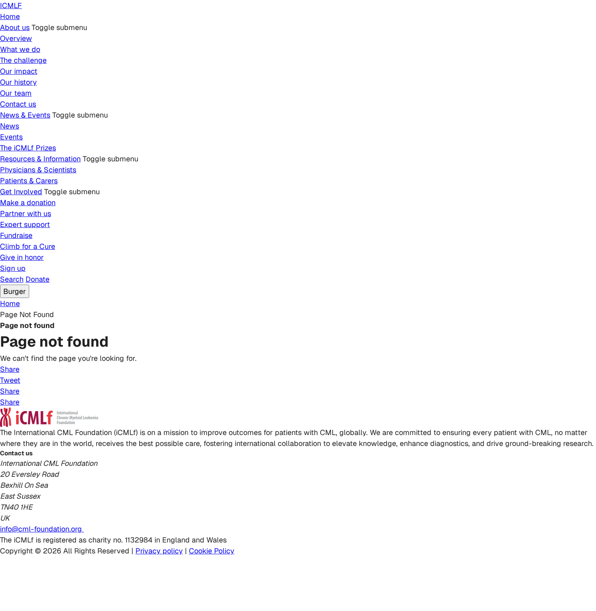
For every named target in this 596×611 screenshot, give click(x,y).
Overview (16, 38)
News (9, 126)
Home (10, 16)
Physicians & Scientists (38, 169)
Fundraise (16, 235)
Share (9, 369)
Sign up (13, 268)
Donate (37, 279)
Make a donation (28, 202)
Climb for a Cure (27, 246)
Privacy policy (159, 550)
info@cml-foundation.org (42, 529)
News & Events (25, 115)
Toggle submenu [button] (59, 27)
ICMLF (11, 5)
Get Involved (21, 191)
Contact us (18, 104)
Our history (18, 82)
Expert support (25, 224)
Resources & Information (40, 158)
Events (11, 136)
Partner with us (25, 213)
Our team (16, 93)
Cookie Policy (211, 550)
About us (15, 27)
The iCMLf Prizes (28, 147)
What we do (20, 49)
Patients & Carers (29, 180)
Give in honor (22, 257)
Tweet (10, 380)
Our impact (18, 71)
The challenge (23, 60)
